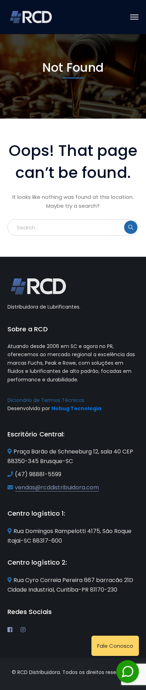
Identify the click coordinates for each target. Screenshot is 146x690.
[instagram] (23, 630)
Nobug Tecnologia (76, 408)
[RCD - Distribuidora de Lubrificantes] (31, 16)
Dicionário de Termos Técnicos (45, 400)
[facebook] (9, 630)
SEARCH (130, 227)
